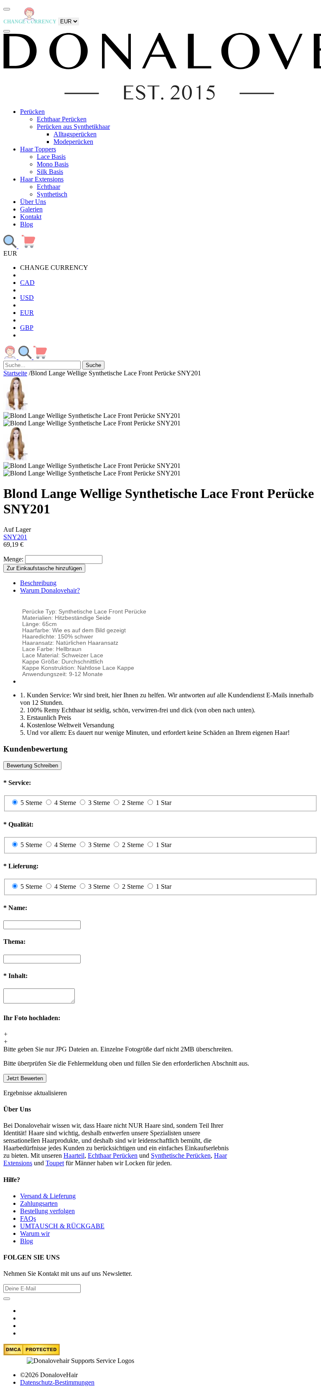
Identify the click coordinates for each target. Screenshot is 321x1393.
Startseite (15, 373)
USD (27, 297)
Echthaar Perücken (62, 119)
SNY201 (15, 537)
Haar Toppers (38, 149)
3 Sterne (99, 802)
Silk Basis (50, 171)
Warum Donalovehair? (50, 590)
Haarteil (74, 1155)
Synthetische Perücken (181, 1155)
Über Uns (33, 201)
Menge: (13, 559)
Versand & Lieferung (48, 1195)
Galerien (31, 209)
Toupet (55, 1163)
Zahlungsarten (39, 1203)
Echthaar (48, 186)
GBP (26, 327)
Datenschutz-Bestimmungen (57, 1382)
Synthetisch (52, 194)
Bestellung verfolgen (47, 1210)
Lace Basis (51, 156)
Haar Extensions (42, 179)
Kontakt (30, 216)
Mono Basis (53, 164)
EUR (27, 312)
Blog (26, 224)
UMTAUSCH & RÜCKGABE (62, 1226)
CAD (27, 282)
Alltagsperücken (75, 134)
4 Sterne (65, 802)
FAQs (28, 1218)
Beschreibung (38, 582)
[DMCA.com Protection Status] (31, 1353)
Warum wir (35, 1233)
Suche (93, 365)
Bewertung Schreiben (32, 765)
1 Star (163, 802)
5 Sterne (31, 802)
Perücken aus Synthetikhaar (73, 126)
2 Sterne (133, 802)
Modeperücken (73, 141)
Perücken (32, 111)
